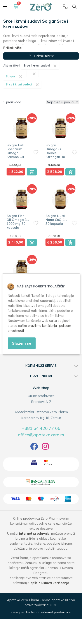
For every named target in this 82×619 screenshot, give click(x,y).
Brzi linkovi (41, 376)
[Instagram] (45, 448)
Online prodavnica (41, 396)
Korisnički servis (41, 366)
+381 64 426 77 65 (41, 428)
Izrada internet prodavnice (51, 612)
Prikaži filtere (42, 56)
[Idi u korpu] (16, 8)
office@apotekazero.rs (41, 434)
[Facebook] (34, 448)
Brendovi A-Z (41, 402)
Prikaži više (12, 48)
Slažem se (21, 343)
